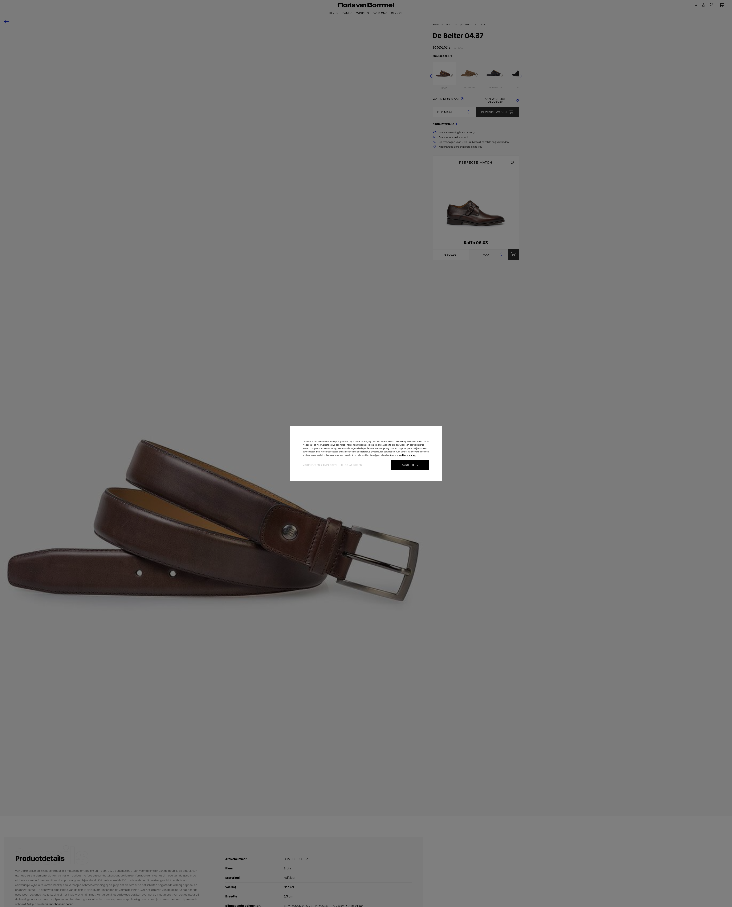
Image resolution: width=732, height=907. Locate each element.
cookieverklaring (407, 455)
